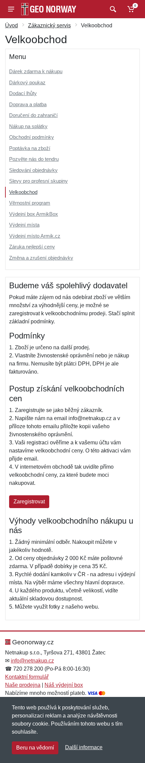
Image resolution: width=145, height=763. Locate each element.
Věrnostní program (29, 203)
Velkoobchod (23, 192)
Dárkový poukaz (27, 82)
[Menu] (11, 9)
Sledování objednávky (33, 170)
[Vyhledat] (112, 9)
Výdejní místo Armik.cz (34, 236)
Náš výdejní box (64, 685)
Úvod (11, 25)
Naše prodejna (22, 685)
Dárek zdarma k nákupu (35, 71)
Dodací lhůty (23, 93)
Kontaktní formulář (27, 677)
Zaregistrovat (29, 501)
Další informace (84, 747)
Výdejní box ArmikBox (33, 214)
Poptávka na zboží (29, 148)
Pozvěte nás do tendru (34, 159)
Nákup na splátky (28, 126)
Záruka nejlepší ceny (32, 247)
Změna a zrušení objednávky (41, 258)
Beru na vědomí (35, 748)
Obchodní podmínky (31, 137)
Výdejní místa (24, 225)
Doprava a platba (28, 104)
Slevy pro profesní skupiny (38, 181)
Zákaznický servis (49, 25)
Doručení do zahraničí (33, 115)
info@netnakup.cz (32, 661)
